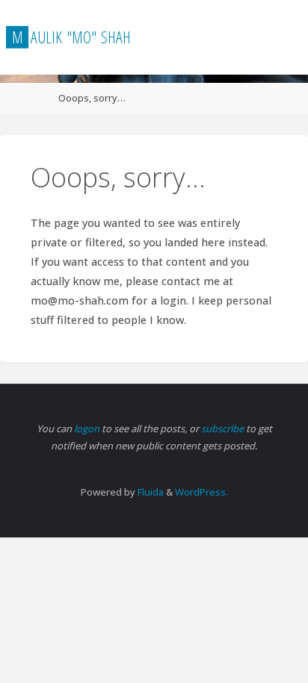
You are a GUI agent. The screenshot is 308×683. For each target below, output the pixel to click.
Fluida (149, 492)
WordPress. (201, 492)
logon (88, 428)
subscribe (223, 428)
